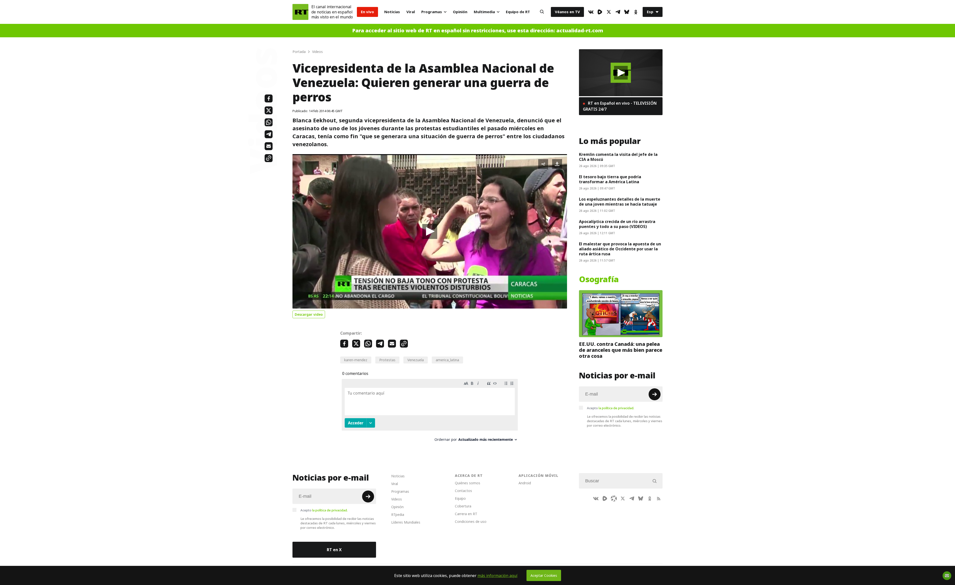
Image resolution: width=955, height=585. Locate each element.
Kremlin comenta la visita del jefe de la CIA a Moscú (618, 156)
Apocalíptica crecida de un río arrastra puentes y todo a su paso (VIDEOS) (617, 224)
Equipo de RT (518, 12)
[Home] (300, 12)
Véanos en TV (567, 12)
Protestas (387, 359)
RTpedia (397, 514)
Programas (431, 12)
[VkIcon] (591, 12)
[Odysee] (614, 498)
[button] (429, 231)
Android (525, 483)
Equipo (460, 498)
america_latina (447, 359)
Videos (396, 499)
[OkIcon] (636, 12)
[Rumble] (600, 12)
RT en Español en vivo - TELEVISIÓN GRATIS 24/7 (620, 106)
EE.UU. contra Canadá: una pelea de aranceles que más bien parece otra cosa (620, 350)
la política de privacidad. (616, 407)
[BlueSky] (627, 12)
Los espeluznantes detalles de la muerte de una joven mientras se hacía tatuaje (619, 201)
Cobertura (463, 506)
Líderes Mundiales (405, 522)
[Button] (542, 12)
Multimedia (484, 12)
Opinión (460, 12)
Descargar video (309, 314)
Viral (410, 12)
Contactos (463, 490)
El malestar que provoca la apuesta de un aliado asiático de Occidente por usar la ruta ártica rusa (620, 249)
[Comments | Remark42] (429, 412)
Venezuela (415, 359)
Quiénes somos (467, 483)
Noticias (392, 12)
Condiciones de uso (470, 521)
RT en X (334, 550)
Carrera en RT (466, 513)
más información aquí (498, 576)
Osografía (599, 279)
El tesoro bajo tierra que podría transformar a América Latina (610, 179)
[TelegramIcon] (618, 12)
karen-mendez (355, 359)
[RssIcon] (659, 498)
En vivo (367, 12)
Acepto (610, 408)
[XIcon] (609, 12)
